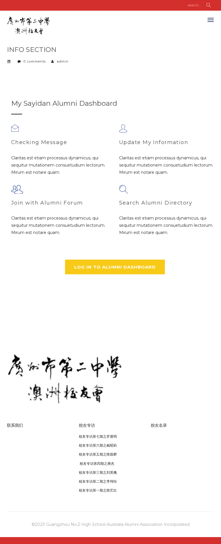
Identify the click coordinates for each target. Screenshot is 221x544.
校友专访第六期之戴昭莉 (98, 445)
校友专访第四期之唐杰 (96, 463)
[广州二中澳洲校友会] (28, 24)
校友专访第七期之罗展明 (98, 436)
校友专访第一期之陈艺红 (98, 490)
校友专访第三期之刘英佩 (98, 472)
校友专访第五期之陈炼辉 (98, 454)
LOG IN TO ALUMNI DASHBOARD (115, 267)
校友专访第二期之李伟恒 (98, 481)
